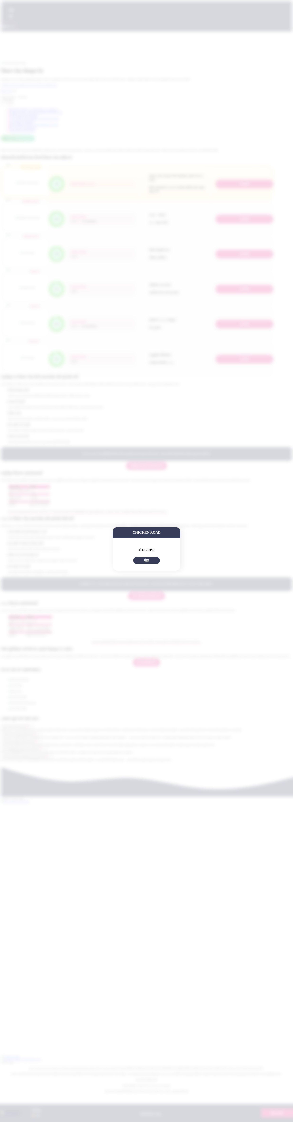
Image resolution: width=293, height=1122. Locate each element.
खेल (146, 560)
